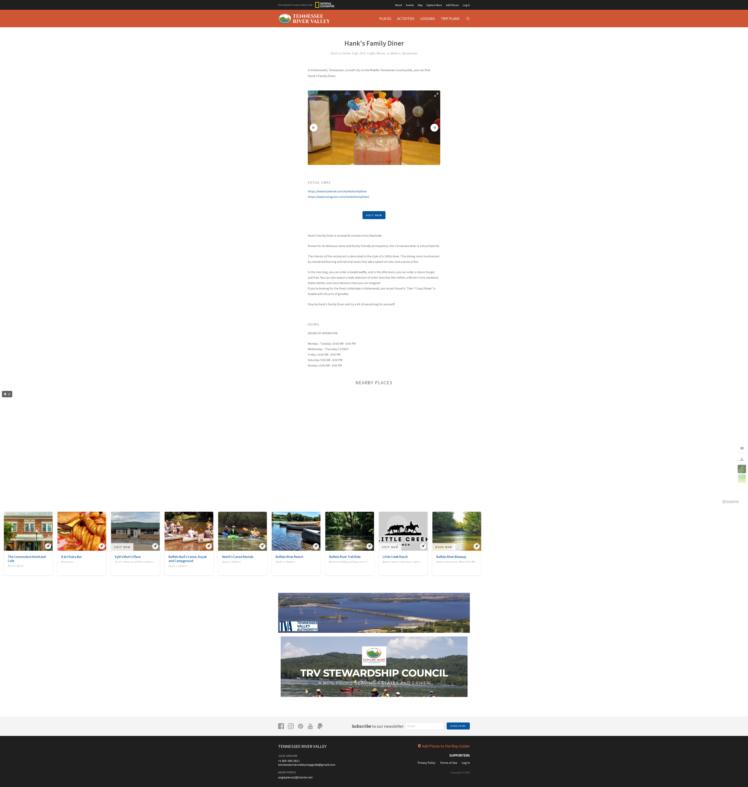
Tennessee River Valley (302, 746)
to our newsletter (378, 726)
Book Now (444, 547)
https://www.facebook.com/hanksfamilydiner (337, 191)
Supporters (459, 755)
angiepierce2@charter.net (295, 777)
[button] (314, 128)
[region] (374, 447)
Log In (466, 5)
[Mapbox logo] (730, 501)
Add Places (452, 5)
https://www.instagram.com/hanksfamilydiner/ (338, 197)
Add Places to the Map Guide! (446, 746)
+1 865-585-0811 (289, 761)
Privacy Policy (426, 763)
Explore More (434, 5)
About (398, 5)
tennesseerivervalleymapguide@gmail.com (306, 765)
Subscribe (458, 725)
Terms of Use (448, 763)
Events (410, 5)
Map (420, 5)
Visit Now (374, 215)
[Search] (468, 18)
